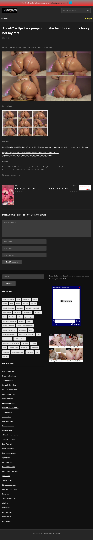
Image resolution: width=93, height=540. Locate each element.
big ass (17, 175)
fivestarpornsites (8, 371)
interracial (22, 330)
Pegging (33, 343)
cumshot (17, 312)
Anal (18, 299)
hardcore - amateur (9, 321)
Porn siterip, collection (10, 408)
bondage (20, 308)
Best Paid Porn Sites (9, 489)
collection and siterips (33, 308)
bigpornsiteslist (7, 430)
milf (39, 334)
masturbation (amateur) (26, 334)
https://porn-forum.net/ (59, 3)
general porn (29, 317)
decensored (27, 312)
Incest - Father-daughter (25, 326)
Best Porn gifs (7, 444)
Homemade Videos (9, 376)
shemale (6, 352)
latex (30, 330)
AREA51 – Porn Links (10, 435)
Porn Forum (6, 517)
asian (35, 299)
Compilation (7, 312)
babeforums (6, 521)
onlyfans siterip (20, 339)
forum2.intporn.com (9, 453)
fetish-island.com (8, 448)
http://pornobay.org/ (9, 485)
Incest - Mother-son (9, 330)
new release (7, 339)
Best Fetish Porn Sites (10, 471)
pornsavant (6, 476)
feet (4, 317)
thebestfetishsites (8, 467)
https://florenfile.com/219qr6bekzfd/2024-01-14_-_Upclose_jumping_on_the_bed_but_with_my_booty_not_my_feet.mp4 (45, 147)
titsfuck (5, 356)
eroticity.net (6, 507)
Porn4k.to (5, 494)
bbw (11, 303)
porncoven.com (7, 512)
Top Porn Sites (7, 380)
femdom (12, 317)
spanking (30, 352)
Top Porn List (7, 412)
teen (37, 352)
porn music (24, 348)
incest (29, 321)
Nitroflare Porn (7, 399)
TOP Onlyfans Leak (9, 498)
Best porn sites (7, 462)
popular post (14, 348)
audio (5, 303)
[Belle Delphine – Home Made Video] (23, 195)
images (21, 321)
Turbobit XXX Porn (9, 439)
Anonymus (40, 215)
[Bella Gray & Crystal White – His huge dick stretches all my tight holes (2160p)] (70, 188)
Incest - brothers (8, 326)
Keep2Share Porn (8, 394)
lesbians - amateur (9, 334)
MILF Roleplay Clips (9, 390)
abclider (5, 503)
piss (4, 348)
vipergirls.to (6, 457)
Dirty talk (38, 312)
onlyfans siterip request (11, 343)
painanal (25, 343)
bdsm (18, 303)
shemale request (17, 352)
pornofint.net (6, 417)
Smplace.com (7, 480)
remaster (35, 348)
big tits (33, 303)
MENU (5, 19)
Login (89, 19)
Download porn (7, 421)
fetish (20, 317)
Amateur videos (10, 175)
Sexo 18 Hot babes (9, 385)
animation (26, 299)
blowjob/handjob (8, 308)
